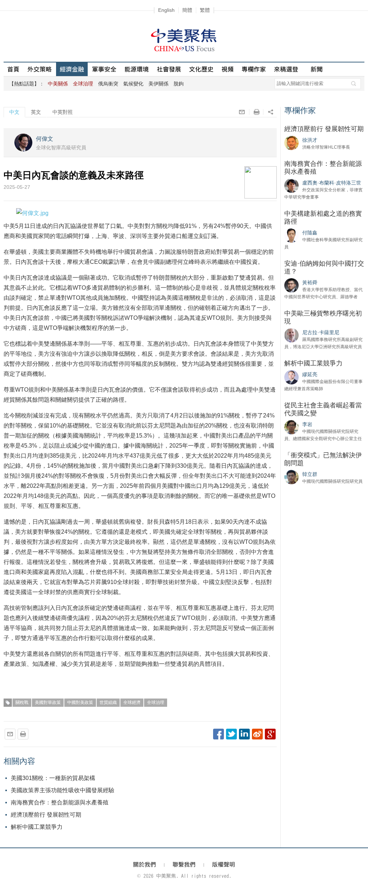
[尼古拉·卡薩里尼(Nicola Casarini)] (291, 335)
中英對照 (62, 112)
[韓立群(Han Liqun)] (291, 477)
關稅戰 (21, 702)
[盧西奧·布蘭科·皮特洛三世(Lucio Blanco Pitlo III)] (291, 185)
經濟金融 (72, 69)
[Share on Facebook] (218, 734)
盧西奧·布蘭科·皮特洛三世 (331, 183)
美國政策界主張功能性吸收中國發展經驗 (62, 790)
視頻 (227, 69)
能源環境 (136, 69)
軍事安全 (104, 69)
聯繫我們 (184, 864)
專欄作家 (254, 69)
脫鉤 (179, 84)
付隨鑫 (309, 232)
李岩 (307, 424)
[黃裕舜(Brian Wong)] (291, 285)
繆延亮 (309, 374)
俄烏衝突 (108, 84)
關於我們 (144, 864)
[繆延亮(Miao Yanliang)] (291, 377)
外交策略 (39, 69)
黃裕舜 (309, 282)
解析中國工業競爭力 (37, 827)
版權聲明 (223, 864)
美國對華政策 (48, 702)
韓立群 (309, 474)
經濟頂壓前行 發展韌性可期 (46, 815)
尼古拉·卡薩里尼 (320, 332)
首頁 (13, 69)
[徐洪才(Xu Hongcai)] (291, 142)
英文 (36, 112)
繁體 (205, 10)
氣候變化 (133, 84)
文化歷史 (201, 69)
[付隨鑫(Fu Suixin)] (291, 235)
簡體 (187, 10)
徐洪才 (309, 140)
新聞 (316, 69)
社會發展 (169, 69)
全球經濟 (132, 702)
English (166, 10)
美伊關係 (158, 84)
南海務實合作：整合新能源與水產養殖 (60, 802)
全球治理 (155, 702)
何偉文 (44, 139)
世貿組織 (108, 702)
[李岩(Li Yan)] (291, 427)
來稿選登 (286, 69)
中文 (14, 112)
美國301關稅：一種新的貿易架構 (53, 778)
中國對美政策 (80, 702)
